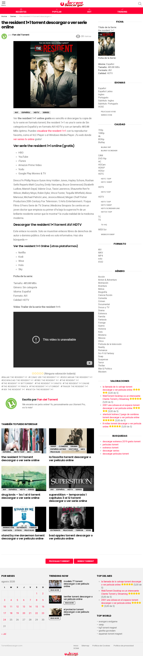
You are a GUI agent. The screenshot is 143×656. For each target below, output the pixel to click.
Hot (89, 12)
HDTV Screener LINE (110, 208)
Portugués (103, 97)
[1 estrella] (33, 373)
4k (99, 136)
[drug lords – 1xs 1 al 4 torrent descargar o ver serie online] (23, 479)
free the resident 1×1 (47, 380)
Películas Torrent (59, 561)
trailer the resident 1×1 (75, 386)
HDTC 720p (106, 178)
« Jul (3, 634)
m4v (100, 258)
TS (99, 219)
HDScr (101, 170)
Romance (102, 350)
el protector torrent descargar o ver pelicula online (76, 612)
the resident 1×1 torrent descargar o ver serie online (20, 458)
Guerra (101, 325)
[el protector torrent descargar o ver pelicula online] (55, 612)
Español (7, 452)
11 (11, 606)
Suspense (103, 359)
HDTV (22, 489)
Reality (101, 347)
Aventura (102, 286)
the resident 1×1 (69, 380)
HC (99, 161)
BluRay (101, 142)
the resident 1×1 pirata (15, 386)
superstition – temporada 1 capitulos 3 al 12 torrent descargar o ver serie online (68, 498)
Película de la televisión (109, 344)
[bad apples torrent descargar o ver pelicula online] (71, 522)
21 (30, 613)
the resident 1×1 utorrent (45, 386)
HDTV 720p (19, 452)
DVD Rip (102, 158)
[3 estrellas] (38, 373)
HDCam (102, 164)
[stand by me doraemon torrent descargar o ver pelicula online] (23, 522)
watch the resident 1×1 (40, 389)
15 (36, 606)
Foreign (102, 322)
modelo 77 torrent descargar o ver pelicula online (76, 584)
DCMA (76, 648)
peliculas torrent (110, 444)
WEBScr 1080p (108, 234)
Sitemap (85, 646)
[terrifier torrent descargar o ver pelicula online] (55, 599)
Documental (104, 304)
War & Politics (105, 368)
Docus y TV (103, 307)
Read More (54, 590)
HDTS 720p (106, 192)
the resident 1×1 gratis (48, 383)
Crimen (101, 301)
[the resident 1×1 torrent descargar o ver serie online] (23, 441)
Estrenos (22, 527)
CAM (100, 155)
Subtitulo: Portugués (108, 103)
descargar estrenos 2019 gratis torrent (121, 441)
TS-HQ (104, 224)
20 (24, 613)
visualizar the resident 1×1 (51, 130)
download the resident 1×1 (18, 380)
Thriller (101, 365)
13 (24, 606)
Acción (101, 276)
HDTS (101, 187)
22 (36, 613)
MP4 (100, 255)
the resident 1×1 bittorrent (18, 383)
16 (43, 606)
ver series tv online (23, 139)
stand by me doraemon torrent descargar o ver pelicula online (23, 537)
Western (102, 371)
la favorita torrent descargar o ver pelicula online (70, 458)
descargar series (111, 450)
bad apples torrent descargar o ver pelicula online (71, 537)
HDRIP (101, 167)
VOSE (88, 530)
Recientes (21, 12)
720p (100, 130)
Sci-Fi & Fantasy (106, 353)
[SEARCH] (140, 4)
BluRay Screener (109, 150)
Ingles (101, 94)
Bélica (101, 289)
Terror (79, 530)
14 (30, 606)
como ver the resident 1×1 (44, 377)
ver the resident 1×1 (14, 389)
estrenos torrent (110, 447)
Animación (8, 527)
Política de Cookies (101, 646)
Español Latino (58, 449)
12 (17, 606)
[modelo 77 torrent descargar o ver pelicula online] (55, 584)
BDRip (101, 139)
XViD (100, 262)
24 (4, 619)
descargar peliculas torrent (116, 453)
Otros (18, 530)
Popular (56, 12)
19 (17, 613)
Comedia (63, 446)
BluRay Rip (106, 147)
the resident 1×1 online (77, 383)
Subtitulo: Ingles (106, 100)
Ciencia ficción (105, 295)
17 (4, 613)
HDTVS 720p (106, 212)
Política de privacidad (124, 646)
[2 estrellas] (35, 373)
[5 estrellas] (42, 373)
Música (101, 338)
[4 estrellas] (40, 373)
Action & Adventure (107, 279)
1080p (53, 446)
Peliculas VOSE (108, 111)
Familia (33, 527)
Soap (100, 356)
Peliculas (55, 452)
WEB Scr (102, 229)
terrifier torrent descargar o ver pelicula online (78, 598)
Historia (73, 449)
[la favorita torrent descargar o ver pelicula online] (71, 443)
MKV (29, 452)
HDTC (101, 174)
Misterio (102, 335)
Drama (74, 446)
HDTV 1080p (106, 205)
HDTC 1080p (106, 182)
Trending (122, 12)
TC (99, 216)
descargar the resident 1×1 (77, 377)
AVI (4, 489)
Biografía (102, 292)
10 (4, 606)
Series (37, 452)
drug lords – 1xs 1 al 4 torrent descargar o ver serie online (20, 496)
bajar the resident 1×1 (15, 377)
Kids (100, 332)
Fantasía (7, 530)
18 (11, 613)
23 (43, 613)
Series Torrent (85, 561)
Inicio (76, 646)
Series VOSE (106, 115)
